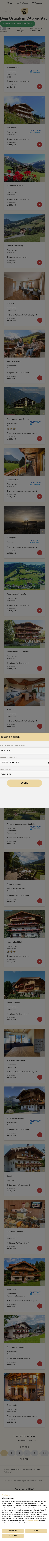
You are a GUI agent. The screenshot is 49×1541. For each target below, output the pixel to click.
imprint (28, 1523)
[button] (6, 1495)
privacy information (32, 1520)
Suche (24, 783)
